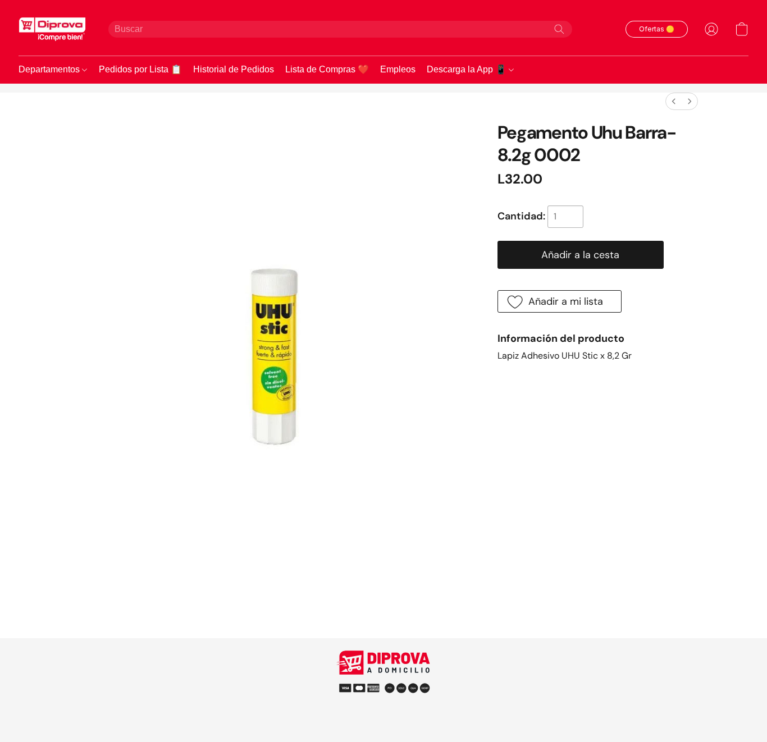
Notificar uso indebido (384, 687)
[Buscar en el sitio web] (559, 29)
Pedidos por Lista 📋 (140, 69)
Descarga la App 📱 (468, 69)
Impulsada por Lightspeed (384, 708)
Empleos (398, 69)
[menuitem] (674, 101)
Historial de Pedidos (233, 69)
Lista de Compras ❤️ (327, 69)
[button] (52, 29)
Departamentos (50, 69)
